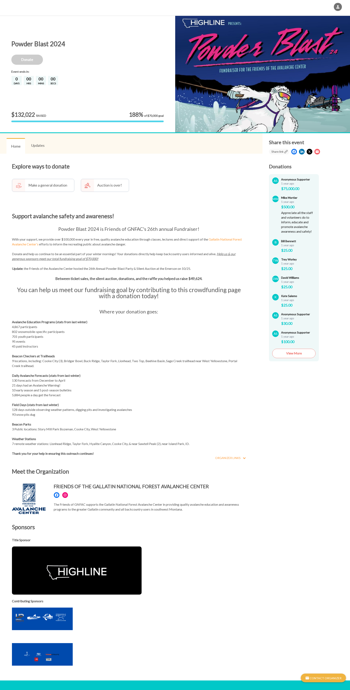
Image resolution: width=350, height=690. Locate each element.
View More (294, 353)
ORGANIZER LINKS (228, 458)
